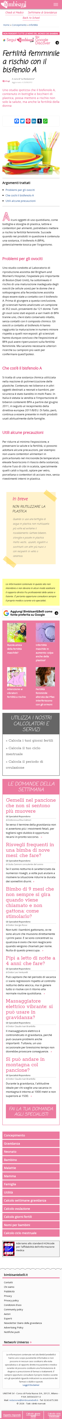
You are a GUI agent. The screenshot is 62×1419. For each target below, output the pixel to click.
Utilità (8, 1192)
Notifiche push (12, 1332)
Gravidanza (12, 1143)
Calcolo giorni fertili (18, 1217)
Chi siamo (9, 1286)
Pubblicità (9, 1291)
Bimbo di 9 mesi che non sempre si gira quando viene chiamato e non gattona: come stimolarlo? (30, 903)
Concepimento (19, 24)
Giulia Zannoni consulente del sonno (25, 864)
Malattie (10, 1168)
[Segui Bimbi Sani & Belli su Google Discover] (31, 38)
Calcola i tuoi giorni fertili (31, 740)
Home (6, 24)
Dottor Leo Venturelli (18, 972)
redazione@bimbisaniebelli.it (23, 1400)
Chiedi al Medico (14, 13)
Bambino (10, 1160)
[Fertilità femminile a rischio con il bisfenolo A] (31, 153)
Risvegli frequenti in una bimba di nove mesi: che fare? (30, 850)
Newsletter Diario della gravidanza (23, 1323)
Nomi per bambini (17, 1225)
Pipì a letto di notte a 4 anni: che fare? (30, 961)
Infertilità (33, 24)
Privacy (8, 1295)
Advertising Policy (13, 1327)
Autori (7, 1314)
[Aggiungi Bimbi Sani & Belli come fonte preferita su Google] (31, 613)
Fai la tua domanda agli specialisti (31, 1112)
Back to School (31, 18)
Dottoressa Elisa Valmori (19, 819)
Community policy (13, 1309)
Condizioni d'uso (12, 1304)
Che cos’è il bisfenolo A (20, 195)
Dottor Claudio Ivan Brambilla (21, 1026)
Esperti (8, 1318)
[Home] (22, 4)
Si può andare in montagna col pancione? (25, 1065)
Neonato (10, 1151)
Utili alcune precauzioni (21, 201)
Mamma (10, 1176)
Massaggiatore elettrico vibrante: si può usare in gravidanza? (29, 1009)
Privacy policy (11, 1300)
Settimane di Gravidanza (42, 13)
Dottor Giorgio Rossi (17, 925)
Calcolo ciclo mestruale (20, 1233)
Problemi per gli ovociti (20, 190)
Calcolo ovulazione (17, 1209)
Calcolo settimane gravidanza (25, 1200)
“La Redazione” (28, 79)
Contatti (8, 1282)
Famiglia (10, 1184)
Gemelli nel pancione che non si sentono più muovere (31, 805)
